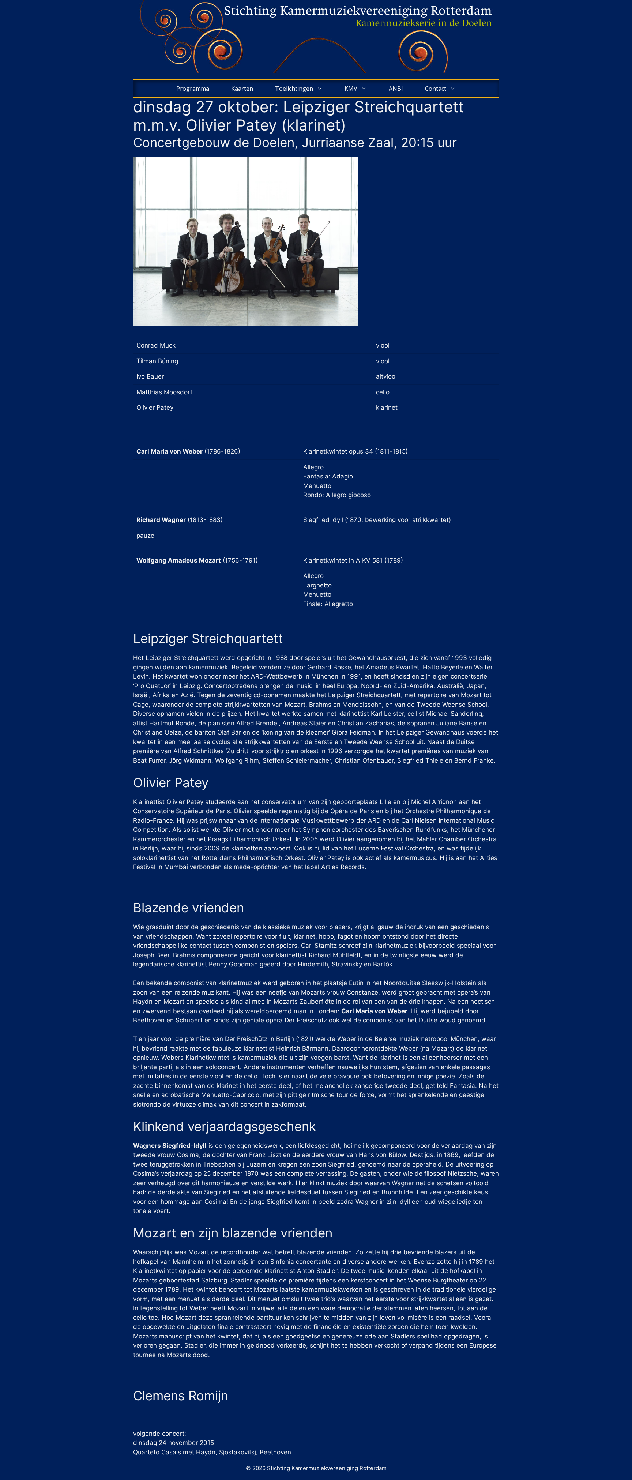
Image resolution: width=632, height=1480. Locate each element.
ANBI (396, 88)
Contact (435, 88)
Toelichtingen (294, 88)
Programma (192, 88)
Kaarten (242, 88)
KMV (351, 88)
